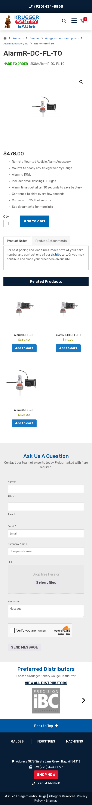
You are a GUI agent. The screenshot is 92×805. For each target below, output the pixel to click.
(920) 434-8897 (51, 767)
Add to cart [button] (24, 348)
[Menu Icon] (74, 22)
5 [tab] (55, 718)
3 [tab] (43, 718)
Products (18, 38)
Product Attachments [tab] (51, 241)
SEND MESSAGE (24, 647)
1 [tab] (30, 718)
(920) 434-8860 (48, 7)
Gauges (34, 38)
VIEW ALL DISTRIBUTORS (46, 683)
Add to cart (35, 221)
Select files (46, 582)
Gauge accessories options (62, 38)
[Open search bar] (64, 21)
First (12, 496)
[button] (81, 82)
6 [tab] (62, 718)
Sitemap (52, 800)
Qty (6, 217)
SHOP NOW (46, 775)
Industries (46, 741)
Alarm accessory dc (15, 43)
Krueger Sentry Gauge (31, 796)
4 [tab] (49, 718)
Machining (74, 741)
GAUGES (17, 741)
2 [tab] (36, 718)
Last (11, 514)
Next (84, 700)
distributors (59, 255)
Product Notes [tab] (17, 241)
